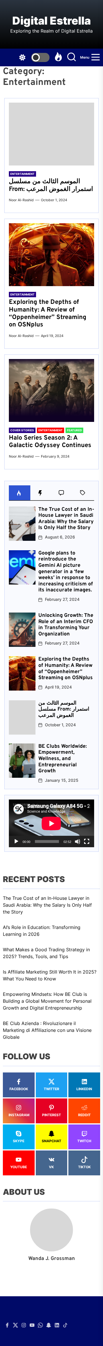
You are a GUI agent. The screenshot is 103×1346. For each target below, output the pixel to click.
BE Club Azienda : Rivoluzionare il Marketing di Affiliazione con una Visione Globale (47, 1030)
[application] (51, 823)
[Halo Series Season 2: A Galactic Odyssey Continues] (51, 390)
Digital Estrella (51, 20)
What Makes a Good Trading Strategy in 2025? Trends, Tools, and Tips (46, 953)
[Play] (16, 841)
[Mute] (77, 841)
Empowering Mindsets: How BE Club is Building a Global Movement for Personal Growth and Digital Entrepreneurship (47, 1001)
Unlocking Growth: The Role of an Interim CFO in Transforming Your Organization (65, 624)
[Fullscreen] (87, 841)
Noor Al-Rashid (21, 200)
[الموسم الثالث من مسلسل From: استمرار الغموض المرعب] (51, 134)
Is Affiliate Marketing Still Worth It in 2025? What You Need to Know (49, 975)
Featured (74, 430)
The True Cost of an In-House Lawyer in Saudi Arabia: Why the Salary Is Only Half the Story (66, 518)
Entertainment (22, 174)
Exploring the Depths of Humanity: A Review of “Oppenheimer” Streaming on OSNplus (47, 313)
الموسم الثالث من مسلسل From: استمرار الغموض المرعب (51, 185)
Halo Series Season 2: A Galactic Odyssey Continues (50, 441)
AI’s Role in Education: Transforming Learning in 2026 (41, 930)
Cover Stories (22, 430)
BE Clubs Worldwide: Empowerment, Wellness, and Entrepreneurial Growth (62, 758)
